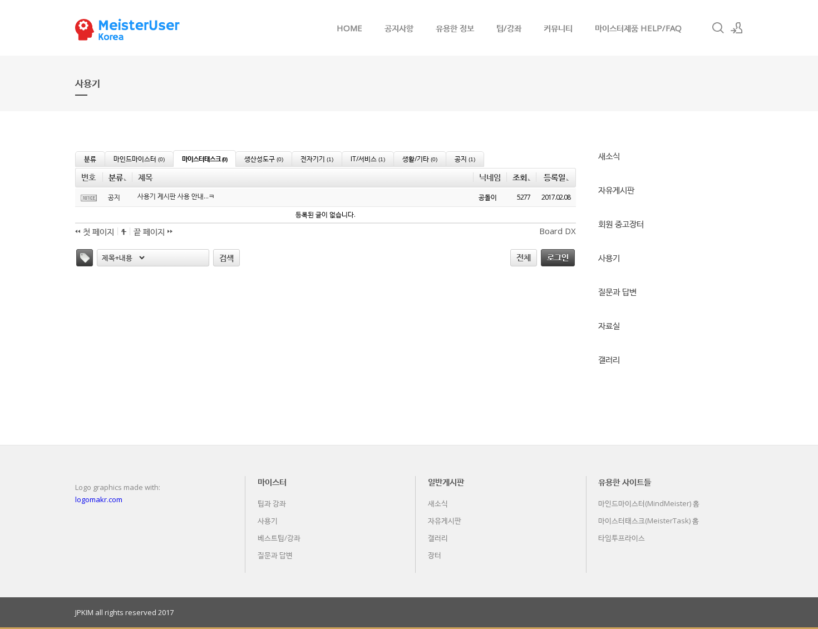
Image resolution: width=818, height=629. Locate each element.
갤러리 (609, 359)
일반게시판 (446, 481)
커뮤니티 (558, 27)
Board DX (557, 230)
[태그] (84, 258)
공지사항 (399, 27)
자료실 (609, 325)
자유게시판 (616, 189)
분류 (116, 176)
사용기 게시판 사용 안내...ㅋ (176, 196)
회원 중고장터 (621, 223)
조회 (520, 176)
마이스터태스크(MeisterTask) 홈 (648, 521)
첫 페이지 (97, 231)
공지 (114, 197)
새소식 (609, 155)
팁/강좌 (508, 27)
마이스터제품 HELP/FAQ (638, 27)
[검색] (718, 28)
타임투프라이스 (621, 538)
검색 (226, 257)
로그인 (558, 257)
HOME (349, 27)
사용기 (609, 257)
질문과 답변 (617, 291)
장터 (434, 555)
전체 (523, 257)
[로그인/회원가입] (737, 28)
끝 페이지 (150, 231)
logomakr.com (98, 499)
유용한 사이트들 (624, 481)
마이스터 (272, 481)
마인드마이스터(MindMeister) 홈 (648, 503)
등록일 (554, 176)
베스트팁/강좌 (279, 538)
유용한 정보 (455, 27)
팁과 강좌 (272, 503)
